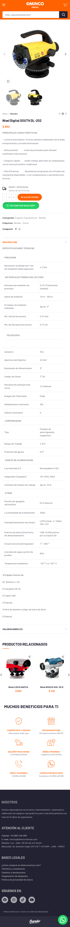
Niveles (14, 113)
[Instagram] (14, 900)
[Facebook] (5, 900)
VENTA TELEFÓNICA (19, 773)
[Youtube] (31, 900)
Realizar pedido (30, 197)
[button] (20, 206)
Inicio (4, 113)
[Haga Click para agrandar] (8, 81)
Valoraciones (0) (12, 629)
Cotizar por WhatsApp (22, 205)
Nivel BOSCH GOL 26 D (51, 687)
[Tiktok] (23, 900)
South (26, 223)
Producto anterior (59, 113)
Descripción (9, 242)
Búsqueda (63, 14)
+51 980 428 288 (14, 835)
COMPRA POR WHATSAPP (51, 773)
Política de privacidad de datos (17, 879)
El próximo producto (66, 113)
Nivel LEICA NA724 (18, 687)
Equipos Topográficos (26, 218)
